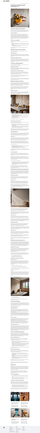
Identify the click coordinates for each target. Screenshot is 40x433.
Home (11, 3)
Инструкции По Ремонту (14, 3)
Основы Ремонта (18, 3)
